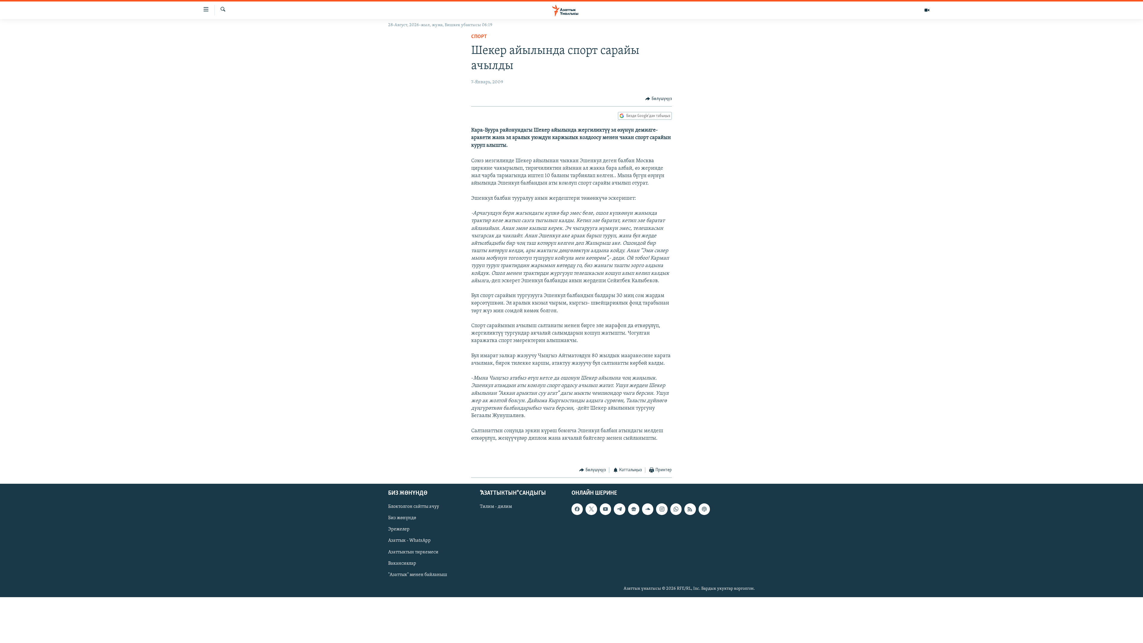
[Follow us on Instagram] (661, 509)
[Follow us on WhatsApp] (676, 509)
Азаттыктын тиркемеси (413, 552)
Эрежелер (399, 529)
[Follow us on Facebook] (577, 509)
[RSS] (690, 509)
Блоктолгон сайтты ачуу (413, 506)
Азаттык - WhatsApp (409, 540)
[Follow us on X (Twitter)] (591, 509)
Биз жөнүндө (402, 518)
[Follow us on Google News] (633, 509)
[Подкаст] (704, 509)
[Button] (658, 99)
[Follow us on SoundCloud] (647, 509)
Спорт (479, 37)
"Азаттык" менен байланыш (417, 574)
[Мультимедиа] (927, 10)
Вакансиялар (402, 563)
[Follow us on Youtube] (605, 509)
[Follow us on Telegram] (619, 509)
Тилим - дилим (496, 506)
